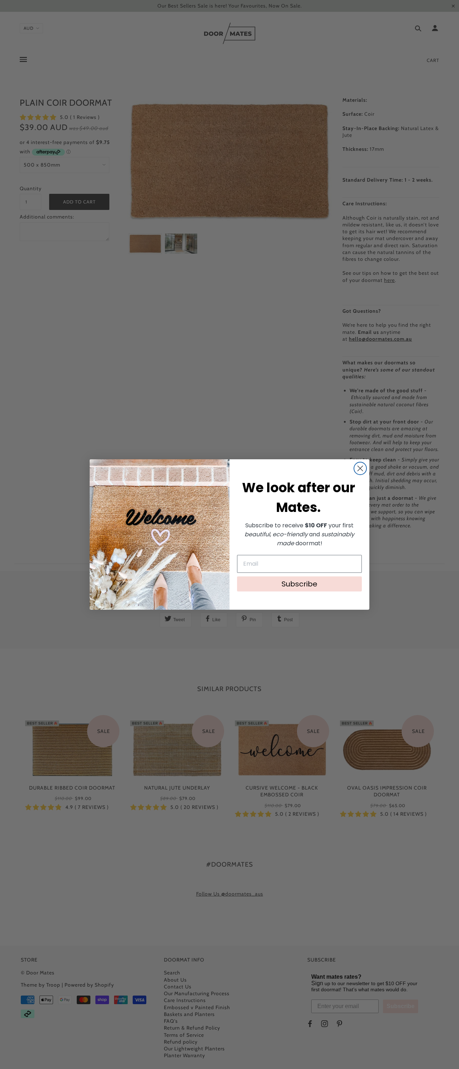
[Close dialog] (360, 468)
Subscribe (299, 584)
